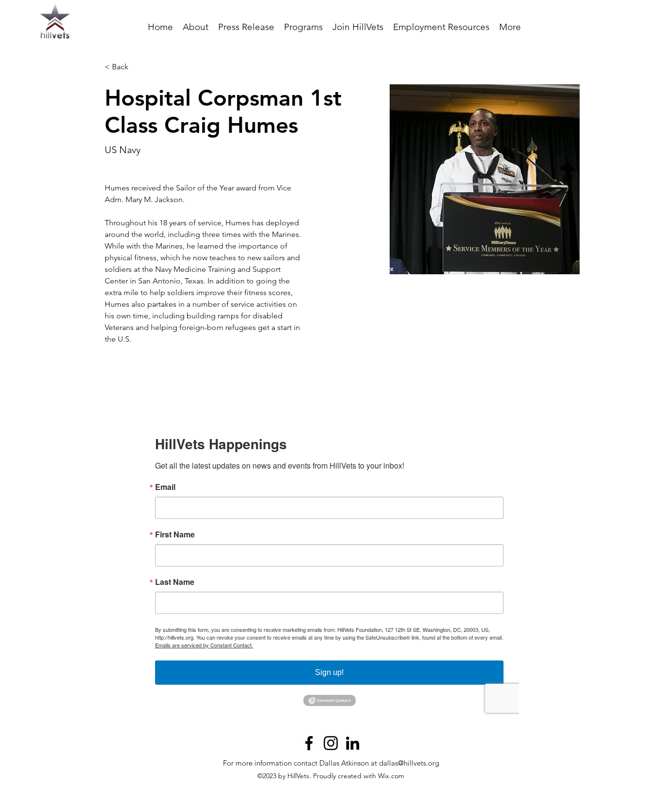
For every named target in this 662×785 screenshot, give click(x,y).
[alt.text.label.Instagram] (330, 743)
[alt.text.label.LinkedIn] (352, 743)
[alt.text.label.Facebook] (308, 743)
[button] (303, 27)
